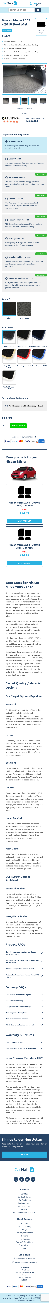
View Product (24, 521)
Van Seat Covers (25, 1206)
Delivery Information (24, 1232)
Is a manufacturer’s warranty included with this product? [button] (22, 961)
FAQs (24, 1229)
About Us (24, 1223)
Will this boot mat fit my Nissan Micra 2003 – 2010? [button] (22, 976)
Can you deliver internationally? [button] (18, 1006)
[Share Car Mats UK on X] (16, 1179)
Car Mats (24, 1193)
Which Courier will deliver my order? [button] (20, 1025)
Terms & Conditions (24, 1242)
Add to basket (18, 426)
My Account (24, 1239)
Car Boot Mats (25, 1200)
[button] (43, 67)
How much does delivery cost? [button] (17, 1019)
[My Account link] (31, 3)
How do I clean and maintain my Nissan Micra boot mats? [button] (21, 953)
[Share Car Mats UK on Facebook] (21, 1179)
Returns (24, 1235)
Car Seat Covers (24, 1197)
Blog (24, 1248)
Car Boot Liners (24, 1203)
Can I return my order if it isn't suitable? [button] (21, 1048)
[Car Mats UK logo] (24, 1170)
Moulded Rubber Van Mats (24, 1212)
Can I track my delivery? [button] (15, 1001)
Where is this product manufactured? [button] (20, 969)
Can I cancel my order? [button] (14, 1042)
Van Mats (25, 1209)
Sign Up (24, 1154)
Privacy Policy (24, 1245)
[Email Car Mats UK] (33, 1179)
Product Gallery (24, 1226)
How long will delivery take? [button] (16, 1013)
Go (38, 10)
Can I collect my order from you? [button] (18, 994)
